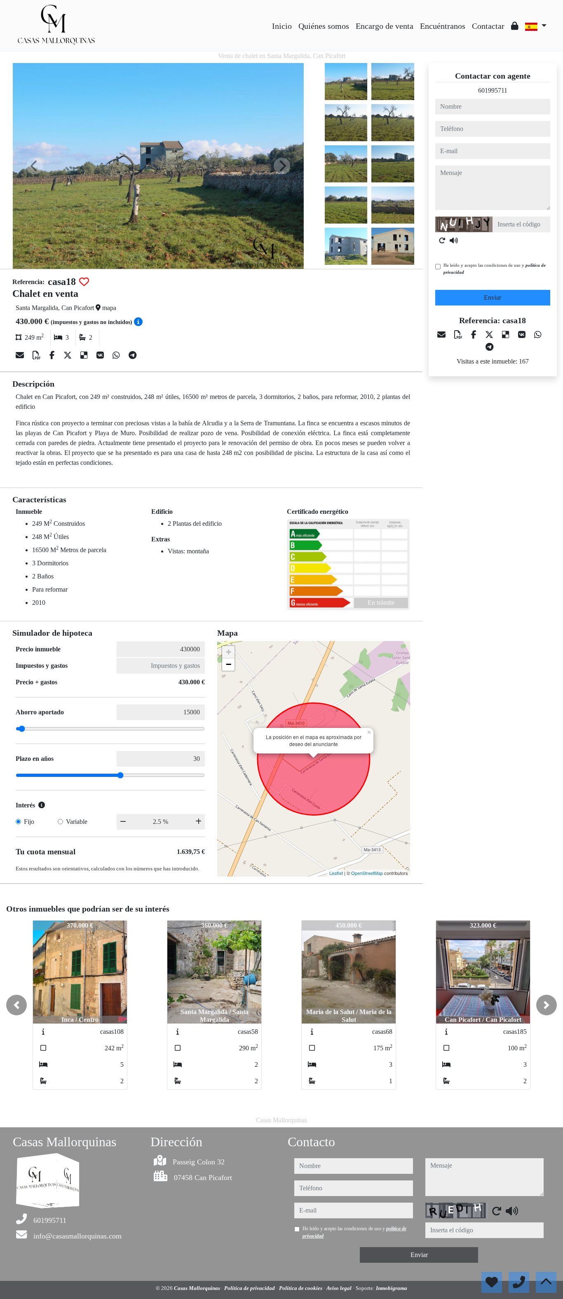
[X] (68, 355)
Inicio (282, 25)
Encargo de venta (384, 25)
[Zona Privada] (515, 25)
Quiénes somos (323, 25)
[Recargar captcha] (442, 240)
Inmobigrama (391, 1288)
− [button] (228, 664)
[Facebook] (53, 355)
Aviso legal (339, 1288)
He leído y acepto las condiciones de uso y (494, 269)
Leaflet (336, 873)
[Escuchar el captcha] (453, 240)
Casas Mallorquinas (197, 1288)
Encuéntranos (442, 25)
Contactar (488, 25)
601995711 (492, 90)
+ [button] (228, 652)
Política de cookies (301, 1288)
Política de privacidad (250, 1288)
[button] (16, 1005)
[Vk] (101, 355)
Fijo (29, 821)
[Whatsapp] (117, 355)
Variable (76, 821)
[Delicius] (85, 355)
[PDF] (38, 355)
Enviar (492, 297)
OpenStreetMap (367, 873)
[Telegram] (132, 355)
